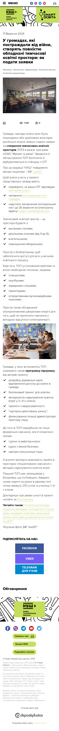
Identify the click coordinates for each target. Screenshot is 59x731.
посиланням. (25, 499)
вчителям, (19, 70)
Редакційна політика (24, 652)
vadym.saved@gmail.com (34, 211)
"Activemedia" (40, 723)
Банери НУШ (21, 644)
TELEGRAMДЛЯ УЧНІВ (29, 569)
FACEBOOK (29, 548)
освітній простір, (48, 70)
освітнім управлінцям (14, 73)
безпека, (8, 70)
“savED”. (37, 171)
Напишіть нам (54, 3)
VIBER (29, 559)
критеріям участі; (19, 190)
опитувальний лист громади (28, 197)
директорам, (32, 70)
